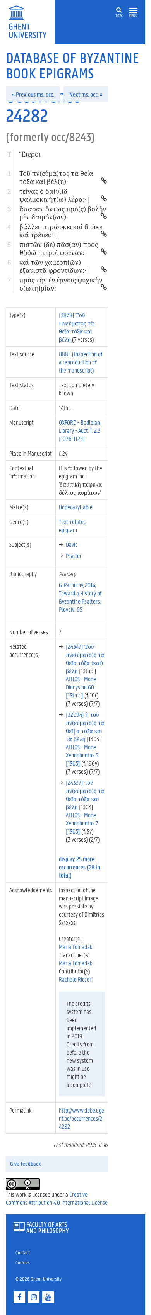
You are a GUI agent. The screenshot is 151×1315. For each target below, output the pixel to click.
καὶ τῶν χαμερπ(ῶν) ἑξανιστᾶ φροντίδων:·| (54, 266)
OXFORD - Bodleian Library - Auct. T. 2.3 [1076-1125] (79, 430)
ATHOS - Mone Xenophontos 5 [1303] (82, 755)
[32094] (85, 726)
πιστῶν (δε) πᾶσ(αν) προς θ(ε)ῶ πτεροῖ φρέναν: (58, 248)
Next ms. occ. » (86, 94)
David (72, 544)
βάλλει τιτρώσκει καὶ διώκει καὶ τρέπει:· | (61, 230)
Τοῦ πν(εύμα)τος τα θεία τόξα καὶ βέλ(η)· (56, 177)
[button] (133, 10)
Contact (22, 1252)
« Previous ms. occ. (33, 94)
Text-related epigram (72, 525)
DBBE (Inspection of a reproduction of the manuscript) (80, 362)
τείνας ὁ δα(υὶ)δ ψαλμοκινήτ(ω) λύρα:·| (54, 195)
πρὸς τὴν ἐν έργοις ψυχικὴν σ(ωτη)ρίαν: (60, 284)
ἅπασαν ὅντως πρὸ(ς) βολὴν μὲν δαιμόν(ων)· (62, 212)
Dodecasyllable (76, 507)
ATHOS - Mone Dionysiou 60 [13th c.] (81, 687)
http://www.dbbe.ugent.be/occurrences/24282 (81, 1118)
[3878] (76, 327)
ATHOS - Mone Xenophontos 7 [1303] (82, 823)
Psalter (74, 555)
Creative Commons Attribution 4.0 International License (57, 1198)
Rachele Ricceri (76, 979)
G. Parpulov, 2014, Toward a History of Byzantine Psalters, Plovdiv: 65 (80, 597)
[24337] (85, 794)
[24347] (85, 658)
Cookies (22, 1262)
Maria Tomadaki (76, 946)
